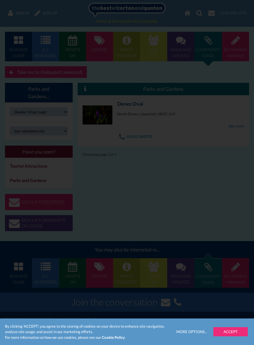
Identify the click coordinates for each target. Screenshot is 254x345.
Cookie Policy (113, 337)
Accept (230, 331)
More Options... (191, 331)
